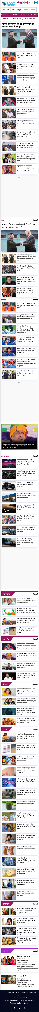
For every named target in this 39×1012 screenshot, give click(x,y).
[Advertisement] (19, 197)
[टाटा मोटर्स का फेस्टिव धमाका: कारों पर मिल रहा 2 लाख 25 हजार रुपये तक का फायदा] (9, 497)
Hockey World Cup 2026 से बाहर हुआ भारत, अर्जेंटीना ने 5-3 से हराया (26, 55)
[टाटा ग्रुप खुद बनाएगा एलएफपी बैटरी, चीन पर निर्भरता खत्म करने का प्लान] (9, 508)
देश (8, 10)
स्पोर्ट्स (19, 10)
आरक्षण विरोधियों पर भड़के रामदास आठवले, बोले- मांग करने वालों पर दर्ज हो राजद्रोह (26, 665)
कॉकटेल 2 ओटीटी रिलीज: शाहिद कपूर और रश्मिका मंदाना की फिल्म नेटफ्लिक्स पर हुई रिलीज (26, 720)
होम (4, 10)
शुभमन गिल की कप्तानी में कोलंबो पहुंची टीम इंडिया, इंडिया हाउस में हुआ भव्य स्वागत (25, 373)
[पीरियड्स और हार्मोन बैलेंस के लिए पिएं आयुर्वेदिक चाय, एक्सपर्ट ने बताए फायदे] (9, 839)
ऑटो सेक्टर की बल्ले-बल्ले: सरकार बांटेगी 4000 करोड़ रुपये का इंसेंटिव (26, 518)
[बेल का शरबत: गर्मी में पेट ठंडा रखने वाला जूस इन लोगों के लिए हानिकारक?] (9, 941)
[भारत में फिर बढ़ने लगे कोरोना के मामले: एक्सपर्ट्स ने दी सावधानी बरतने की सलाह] (9, 760)
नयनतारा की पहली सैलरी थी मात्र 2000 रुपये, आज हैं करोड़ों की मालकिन (26, 691)
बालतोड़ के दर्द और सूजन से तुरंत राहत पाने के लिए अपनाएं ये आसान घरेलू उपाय (26, 770)
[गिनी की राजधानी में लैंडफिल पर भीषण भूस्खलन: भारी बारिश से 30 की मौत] (9, 269)
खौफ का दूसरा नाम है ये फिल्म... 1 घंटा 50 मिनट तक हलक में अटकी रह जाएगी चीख (26, 920)
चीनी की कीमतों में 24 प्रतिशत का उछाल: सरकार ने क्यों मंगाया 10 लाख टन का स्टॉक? (26, 134)
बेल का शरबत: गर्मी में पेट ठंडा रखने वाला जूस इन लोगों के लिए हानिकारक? (26, 940)
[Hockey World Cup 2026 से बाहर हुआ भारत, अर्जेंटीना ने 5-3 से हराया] (9, 56)
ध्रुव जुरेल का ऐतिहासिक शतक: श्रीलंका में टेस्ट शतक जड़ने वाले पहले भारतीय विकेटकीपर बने (26, 145)
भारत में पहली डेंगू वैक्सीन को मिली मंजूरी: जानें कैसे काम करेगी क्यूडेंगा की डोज (26, 630)
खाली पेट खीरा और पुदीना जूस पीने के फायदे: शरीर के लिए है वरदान (26, 803)
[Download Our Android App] (18, 2)
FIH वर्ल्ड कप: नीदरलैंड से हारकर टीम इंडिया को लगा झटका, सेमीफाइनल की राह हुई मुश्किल (26, 339)
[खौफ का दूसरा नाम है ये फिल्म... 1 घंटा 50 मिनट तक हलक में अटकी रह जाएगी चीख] (9, 921)
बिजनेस (26, 10)
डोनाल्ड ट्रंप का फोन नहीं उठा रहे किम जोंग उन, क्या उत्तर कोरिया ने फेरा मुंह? (18, 25)
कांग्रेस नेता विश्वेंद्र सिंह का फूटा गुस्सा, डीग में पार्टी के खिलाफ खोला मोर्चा (26, 656)
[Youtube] (26, 2)
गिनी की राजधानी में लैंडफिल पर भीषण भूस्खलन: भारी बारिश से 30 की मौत (26, 268)
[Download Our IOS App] (21, 2)
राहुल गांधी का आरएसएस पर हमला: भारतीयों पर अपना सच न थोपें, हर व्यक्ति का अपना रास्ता (26, 675)
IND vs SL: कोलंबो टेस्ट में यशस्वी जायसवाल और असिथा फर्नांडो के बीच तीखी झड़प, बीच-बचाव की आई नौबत (25, 329)
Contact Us (23, 997)
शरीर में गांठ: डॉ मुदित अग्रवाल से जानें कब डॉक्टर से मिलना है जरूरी (26, 780)
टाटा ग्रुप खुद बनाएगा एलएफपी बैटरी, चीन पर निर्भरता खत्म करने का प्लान (25, 507)
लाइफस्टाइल (6, 594)
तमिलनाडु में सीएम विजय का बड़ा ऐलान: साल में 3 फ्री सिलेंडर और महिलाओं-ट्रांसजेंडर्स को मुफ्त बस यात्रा (26, 158)
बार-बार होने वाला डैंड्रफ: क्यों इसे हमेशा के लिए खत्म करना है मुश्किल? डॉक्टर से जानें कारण (26, 601)
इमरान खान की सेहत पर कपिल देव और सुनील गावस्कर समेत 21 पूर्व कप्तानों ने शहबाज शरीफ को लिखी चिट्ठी (26, 280)
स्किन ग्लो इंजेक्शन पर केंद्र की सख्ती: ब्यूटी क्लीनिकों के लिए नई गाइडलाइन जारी (25, 882)
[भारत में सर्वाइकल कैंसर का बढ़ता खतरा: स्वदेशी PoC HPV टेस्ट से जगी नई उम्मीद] (9, 816)
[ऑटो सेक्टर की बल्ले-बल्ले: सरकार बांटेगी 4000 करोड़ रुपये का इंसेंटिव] (9, 519)
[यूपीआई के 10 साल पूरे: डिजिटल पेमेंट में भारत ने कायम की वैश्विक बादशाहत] (9, 68)
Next (35, 444)
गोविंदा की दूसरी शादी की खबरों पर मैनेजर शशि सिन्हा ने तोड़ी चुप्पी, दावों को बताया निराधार (26, 701)
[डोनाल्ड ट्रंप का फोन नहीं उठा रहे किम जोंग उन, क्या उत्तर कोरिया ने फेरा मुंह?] (19, 38)
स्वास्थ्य (5, 729)
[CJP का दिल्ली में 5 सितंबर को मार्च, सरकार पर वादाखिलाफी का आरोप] (9, 124)
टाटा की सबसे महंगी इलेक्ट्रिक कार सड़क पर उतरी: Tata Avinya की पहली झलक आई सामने (25, 542)
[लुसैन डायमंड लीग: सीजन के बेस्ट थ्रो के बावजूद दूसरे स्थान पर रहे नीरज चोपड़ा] (9, 351)
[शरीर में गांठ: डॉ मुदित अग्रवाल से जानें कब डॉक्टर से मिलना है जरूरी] (9, 782)
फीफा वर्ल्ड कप (30, 19)
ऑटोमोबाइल (5, 456)
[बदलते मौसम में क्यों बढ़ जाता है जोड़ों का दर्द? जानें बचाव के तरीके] (9, 850)
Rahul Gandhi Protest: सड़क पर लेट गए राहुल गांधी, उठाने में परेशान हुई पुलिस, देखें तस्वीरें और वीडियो (26, 931)
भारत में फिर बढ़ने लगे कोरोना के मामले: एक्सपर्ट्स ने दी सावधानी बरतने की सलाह (25, 759)
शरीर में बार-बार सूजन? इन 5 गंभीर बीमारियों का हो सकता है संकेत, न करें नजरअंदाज (26, 792)
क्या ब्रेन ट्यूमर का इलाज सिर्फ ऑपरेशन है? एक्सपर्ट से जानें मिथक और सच (26, 826)
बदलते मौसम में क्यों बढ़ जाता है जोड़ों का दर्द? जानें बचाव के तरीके (26, 848)
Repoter (13, 1003)
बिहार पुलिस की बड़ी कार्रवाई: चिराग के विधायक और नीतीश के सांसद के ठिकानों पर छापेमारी (25, 168)
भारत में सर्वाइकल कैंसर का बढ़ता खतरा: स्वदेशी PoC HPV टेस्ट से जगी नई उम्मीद (26, 815)
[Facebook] (24, 2)
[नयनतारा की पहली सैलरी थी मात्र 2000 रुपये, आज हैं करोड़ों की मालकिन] (9, 691)
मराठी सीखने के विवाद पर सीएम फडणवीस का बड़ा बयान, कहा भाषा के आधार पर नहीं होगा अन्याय (26, 100)
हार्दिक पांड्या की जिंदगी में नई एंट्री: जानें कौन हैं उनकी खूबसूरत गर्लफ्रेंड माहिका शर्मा (26, 911)
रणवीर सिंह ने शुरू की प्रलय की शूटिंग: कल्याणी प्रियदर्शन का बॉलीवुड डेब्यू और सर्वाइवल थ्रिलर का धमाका (26, 711)
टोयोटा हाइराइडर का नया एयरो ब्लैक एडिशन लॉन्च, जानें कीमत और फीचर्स (25, 484)
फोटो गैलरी (6, 904)
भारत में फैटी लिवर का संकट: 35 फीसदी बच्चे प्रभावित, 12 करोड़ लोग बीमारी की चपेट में (26, 620)
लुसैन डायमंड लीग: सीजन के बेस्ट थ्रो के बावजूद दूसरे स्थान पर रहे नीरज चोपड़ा (26, 350)
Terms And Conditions (13, 1000)
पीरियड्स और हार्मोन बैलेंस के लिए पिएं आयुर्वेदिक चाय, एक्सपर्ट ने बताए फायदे (26, 837)
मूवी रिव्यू (5, 951)
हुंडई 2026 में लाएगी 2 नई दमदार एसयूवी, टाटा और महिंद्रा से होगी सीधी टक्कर (26, 529)
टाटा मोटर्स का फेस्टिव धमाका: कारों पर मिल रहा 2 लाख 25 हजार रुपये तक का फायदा (26, 496)
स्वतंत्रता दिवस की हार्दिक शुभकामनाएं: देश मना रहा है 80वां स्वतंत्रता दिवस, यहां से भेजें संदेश (26, 610)
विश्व (13, 10)
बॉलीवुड (5, 684)
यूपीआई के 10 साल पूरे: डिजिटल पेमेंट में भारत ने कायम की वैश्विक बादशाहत (26, 67)
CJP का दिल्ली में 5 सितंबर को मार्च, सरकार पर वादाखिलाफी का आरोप (25, 123)
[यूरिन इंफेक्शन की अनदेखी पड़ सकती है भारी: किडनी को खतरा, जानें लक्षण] (9, 895)
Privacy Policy (28, 1000)
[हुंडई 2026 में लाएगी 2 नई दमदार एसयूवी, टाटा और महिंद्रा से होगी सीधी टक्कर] (9, 530)
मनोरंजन (33, 10)
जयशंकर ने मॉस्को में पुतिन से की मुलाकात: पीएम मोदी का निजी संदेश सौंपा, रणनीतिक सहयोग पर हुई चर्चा (26, 90)
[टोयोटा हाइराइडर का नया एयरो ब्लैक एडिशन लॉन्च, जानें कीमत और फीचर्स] (9, 485)
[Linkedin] (36, 2)
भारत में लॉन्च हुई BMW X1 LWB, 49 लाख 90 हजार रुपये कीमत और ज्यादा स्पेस (25, 462)
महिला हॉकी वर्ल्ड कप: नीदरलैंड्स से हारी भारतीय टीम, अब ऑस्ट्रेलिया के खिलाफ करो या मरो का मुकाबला (26, 363)
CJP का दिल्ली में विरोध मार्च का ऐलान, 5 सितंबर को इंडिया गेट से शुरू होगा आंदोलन (25, 112)
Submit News (22, 1003)
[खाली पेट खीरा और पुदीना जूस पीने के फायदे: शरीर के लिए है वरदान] (9, 805)
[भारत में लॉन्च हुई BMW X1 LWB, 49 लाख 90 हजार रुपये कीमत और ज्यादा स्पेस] (9, 463)
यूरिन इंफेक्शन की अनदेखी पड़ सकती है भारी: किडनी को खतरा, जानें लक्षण (25, 894)
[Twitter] (29, 2)
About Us (14, 997)
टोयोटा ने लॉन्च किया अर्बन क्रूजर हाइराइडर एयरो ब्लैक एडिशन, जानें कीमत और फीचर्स (26, 473)
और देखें (35, 220)
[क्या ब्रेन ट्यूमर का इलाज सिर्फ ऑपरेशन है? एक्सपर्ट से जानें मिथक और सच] (9, 827)
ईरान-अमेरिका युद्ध (18, 19)
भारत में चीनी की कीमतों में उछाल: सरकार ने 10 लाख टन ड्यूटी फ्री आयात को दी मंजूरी (26, 78)
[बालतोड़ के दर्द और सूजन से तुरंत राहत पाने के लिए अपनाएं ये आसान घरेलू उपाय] (9, 771)
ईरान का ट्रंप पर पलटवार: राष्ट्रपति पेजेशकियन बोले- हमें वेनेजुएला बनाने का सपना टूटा (25, 291)
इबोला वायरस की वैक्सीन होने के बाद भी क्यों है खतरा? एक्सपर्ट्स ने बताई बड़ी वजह (26, 871)
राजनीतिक (6, 639)
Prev (5, 444)
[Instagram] (32, 2)
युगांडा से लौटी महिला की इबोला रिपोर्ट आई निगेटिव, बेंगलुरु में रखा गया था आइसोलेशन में (26, 860)
